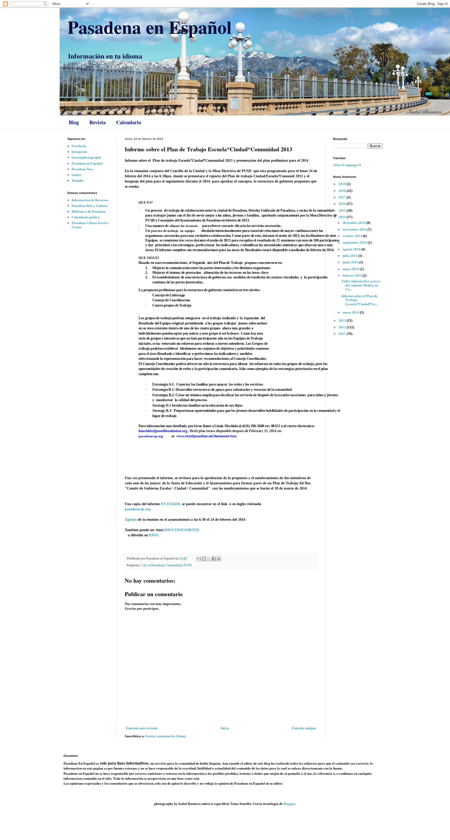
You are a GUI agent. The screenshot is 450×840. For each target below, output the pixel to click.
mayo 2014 (351, 269)
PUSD (187, 565)
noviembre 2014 (355, 229)
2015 (343, 210)
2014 (343, 217)
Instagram (79, 152)
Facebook (79, 146)
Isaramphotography (86, 157)
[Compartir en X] (208, 558)
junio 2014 (351, 262)
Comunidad (174, 565)
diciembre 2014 (354, 223)
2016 (343, 204)
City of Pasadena (152, 565)
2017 (343, 197)
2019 (343, 184)
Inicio (225, 728)
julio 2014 (350, 256)
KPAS (154, 535)
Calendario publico (86, 217)
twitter (76, 175)
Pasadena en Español (149, 27)
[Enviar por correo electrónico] (199, 558)
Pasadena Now (82, 169)
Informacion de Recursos (90, 200)
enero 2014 (351, 312)
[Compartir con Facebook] (213, 558)
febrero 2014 (352, 275)
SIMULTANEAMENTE (181, 530)
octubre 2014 (353, 236)
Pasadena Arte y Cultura (90, 206)
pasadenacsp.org (138, 509)
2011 (343, 334)
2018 (343, 191)
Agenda (131, 519)
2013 (343, 320)
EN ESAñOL (171, 504)
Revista (97, 122)
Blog (74, 122)
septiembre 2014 (355, 242)
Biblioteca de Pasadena (89, 211)
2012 (343, 327)
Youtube (78, 181)
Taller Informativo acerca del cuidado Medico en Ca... (360, 285)
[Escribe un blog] (204, 558)
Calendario (128, 122)
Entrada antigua (304, 728)
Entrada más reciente (142, 728)
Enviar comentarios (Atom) (166, 736)
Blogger (289, 804)
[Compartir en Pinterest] (218, 558)
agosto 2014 (352, 249)
